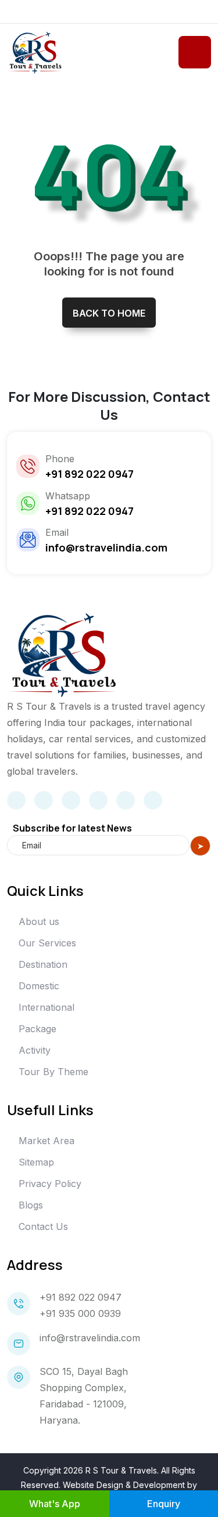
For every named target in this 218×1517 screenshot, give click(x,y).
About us (39, 921)
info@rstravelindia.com (90, 1338)
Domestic (39, 986)
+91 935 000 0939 (80, 1313)
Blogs (31, 1205)
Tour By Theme (53, 1071)
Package (37, 1029)
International (46, 1007)
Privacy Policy (50, 1183)
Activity (35, 1050)
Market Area (46, 1140)
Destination (43, 964)
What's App (54, 1503)
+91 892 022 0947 (80, 1297)
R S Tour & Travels (121, 1470)
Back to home (109, 313)
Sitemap (36, 1162)
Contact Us (43, 1226)
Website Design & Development (124, 1485)
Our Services (47, 943)
